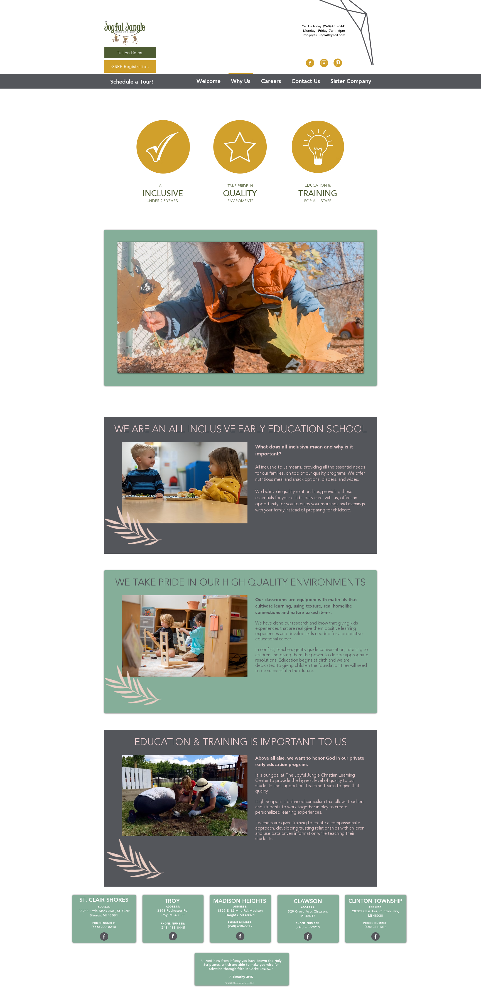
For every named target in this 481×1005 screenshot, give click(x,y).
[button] (240, 307)
